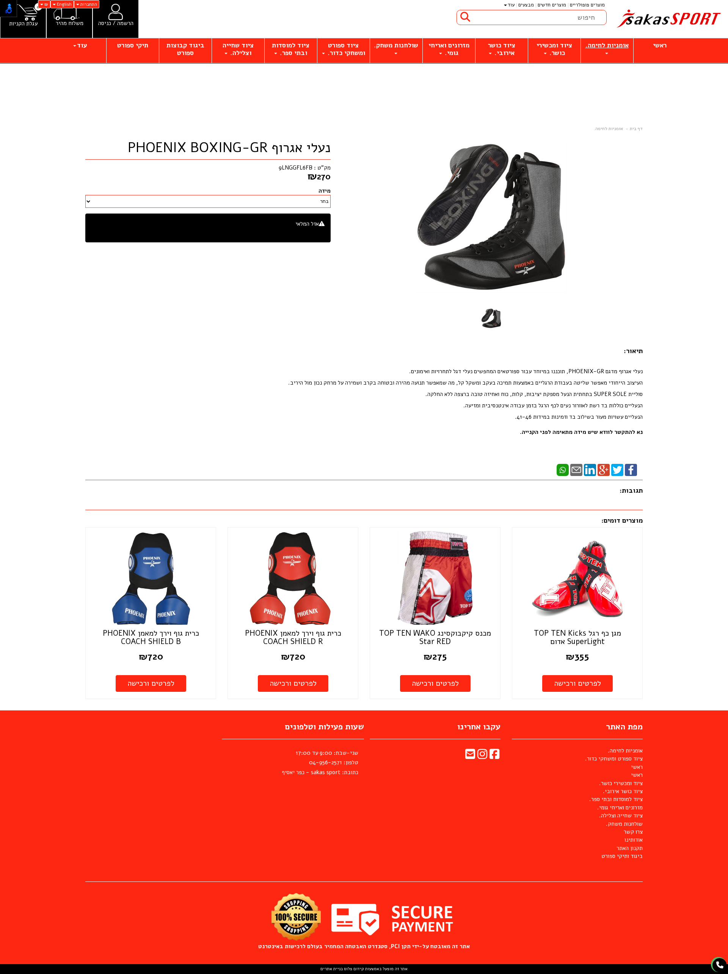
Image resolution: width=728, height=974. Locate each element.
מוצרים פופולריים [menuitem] (587, 5)
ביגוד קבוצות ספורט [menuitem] (185, 49)
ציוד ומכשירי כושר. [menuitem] (554, 49)
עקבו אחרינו (478, 726)
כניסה (104, 23)
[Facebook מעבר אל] (494, 756)
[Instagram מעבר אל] (482, 756)
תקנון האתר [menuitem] (630, 848)
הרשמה (125, 23)
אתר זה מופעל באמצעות (364, 969)
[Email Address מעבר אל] (470, 756)
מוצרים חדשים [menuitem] (552, 5)
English (64, 4)
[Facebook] (631, 469)
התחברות (88, 4)
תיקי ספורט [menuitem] (132, 45)
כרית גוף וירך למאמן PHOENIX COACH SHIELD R (293, 637)
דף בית (636, 129)
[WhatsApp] (563, 469)
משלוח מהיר (69, 23)
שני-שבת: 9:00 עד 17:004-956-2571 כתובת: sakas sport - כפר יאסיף (320, 762)
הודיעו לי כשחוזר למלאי (298, 232)
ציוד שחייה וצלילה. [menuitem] (238, 49)
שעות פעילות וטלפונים (324, 726)
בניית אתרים (331, 969)
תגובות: (631, 490)
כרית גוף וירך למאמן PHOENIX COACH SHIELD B (151, 637)
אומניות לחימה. (608, 129)
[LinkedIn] (590, 469)
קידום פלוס (353, 969)
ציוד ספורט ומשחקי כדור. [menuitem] (345, 49)
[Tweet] (617, 469)
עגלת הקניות (23, 23)
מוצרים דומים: (622, 520)
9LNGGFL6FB (295, 167)
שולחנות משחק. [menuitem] (396, 45)
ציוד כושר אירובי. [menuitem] (501, 49)
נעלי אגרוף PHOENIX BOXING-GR (229, 148)
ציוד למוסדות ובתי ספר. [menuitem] (290, 49)
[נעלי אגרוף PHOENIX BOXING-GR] (491, 318)
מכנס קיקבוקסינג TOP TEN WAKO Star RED (435, 637)
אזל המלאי (307, 224)
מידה (324, 191)
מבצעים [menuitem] (526, 5)
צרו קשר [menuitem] (633, 832)
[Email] (576, 469)
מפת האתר (624, 726)
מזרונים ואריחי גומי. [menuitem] (448, 49)
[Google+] (604, 469)
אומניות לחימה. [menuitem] (607, 45)
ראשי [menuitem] (660, 45)
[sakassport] (667, 19)
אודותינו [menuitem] (633, 840)
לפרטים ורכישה (577, 683)
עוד (511, 5)
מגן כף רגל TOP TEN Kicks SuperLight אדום (577, 637)
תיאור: (633, 350)
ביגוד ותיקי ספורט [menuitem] (622, 856)
